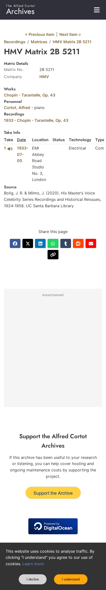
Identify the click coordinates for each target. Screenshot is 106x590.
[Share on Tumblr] (65, 243)
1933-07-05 (22, 154)
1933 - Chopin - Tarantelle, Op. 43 (36, 120)
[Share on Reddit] (78, 243)
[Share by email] (91, 243)
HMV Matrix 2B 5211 (72, 41)
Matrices (39, 41)
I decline (33, 579)
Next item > (70, 34)
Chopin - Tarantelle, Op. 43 (29, 95)
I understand (71, 579)
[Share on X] (27, 243)
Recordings (14, 41)
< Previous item (39, 34)
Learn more (33, 563)
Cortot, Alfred (17, 107)
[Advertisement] (53, 352)
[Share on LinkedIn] (40, 243)
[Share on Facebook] (15, 243)
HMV (44, 76)
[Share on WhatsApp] (53, 243)
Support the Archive (53, 493)
